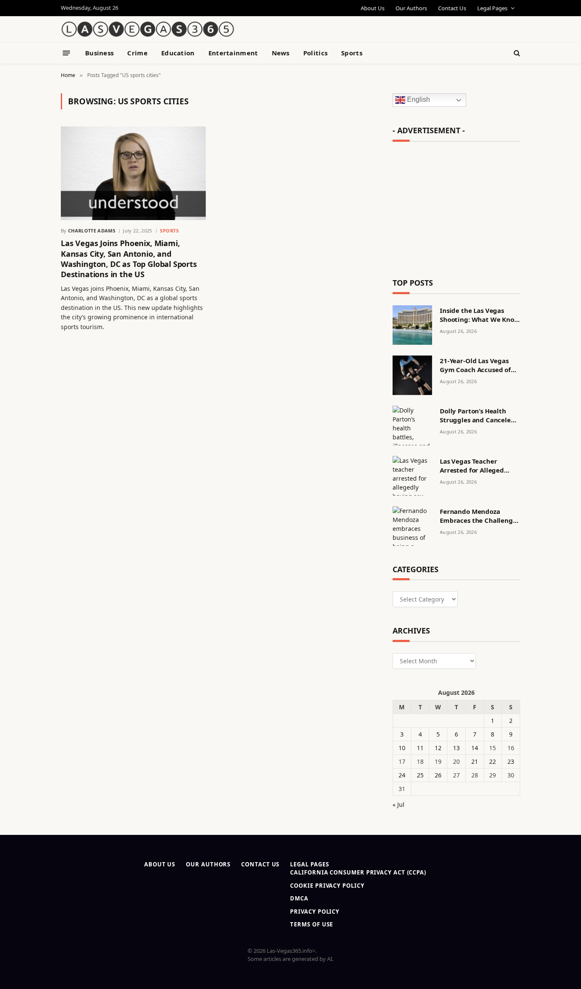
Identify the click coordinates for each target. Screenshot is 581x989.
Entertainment (233, 53)
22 (492, 761)
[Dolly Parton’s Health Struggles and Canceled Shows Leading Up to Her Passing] (412, 425)
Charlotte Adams (91, 230)
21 (474, 761)
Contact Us (452, 8)
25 (420, 775)
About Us (372, 8)
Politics (315, 53)
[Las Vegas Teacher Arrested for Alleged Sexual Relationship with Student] (412, 476)
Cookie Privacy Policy (327, 885)
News (281, 53)
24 (402, 775)
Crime (137, 53)
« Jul (398, 804)
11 (420, 748)
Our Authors (411, 8)
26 (438, 775)
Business (99, 53)
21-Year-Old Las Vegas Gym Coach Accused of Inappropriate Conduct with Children (476, 365)
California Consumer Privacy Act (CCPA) (358, 872)
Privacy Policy (314, 911)
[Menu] (66, 52)
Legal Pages (492, 8)
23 (510, 761)
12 (438, 748)
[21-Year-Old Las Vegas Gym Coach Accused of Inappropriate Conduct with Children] (412, 375)
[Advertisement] (420, 23)
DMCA (299, 898)
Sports (351, 53)
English (417, 99)
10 (402, 748)
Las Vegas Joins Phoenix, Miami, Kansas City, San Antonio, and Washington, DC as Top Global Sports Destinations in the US (129, 258)
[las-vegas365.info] (148, 29)
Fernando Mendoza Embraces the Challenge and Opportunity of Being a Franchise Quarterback (478, 516)
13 (456, 748)
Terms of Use (311, 924)
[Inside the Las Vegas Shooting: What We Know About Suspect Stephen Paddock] (412, 325)
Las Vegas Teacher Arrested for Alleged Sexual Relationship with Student (479, 466)
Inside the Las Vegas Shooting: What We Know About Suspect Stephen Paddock (480, 315)
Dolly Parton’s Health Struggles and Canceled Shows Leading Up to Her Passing (479, 416)
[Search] (516, 53)
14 (474, 748)
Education (178, 53)
